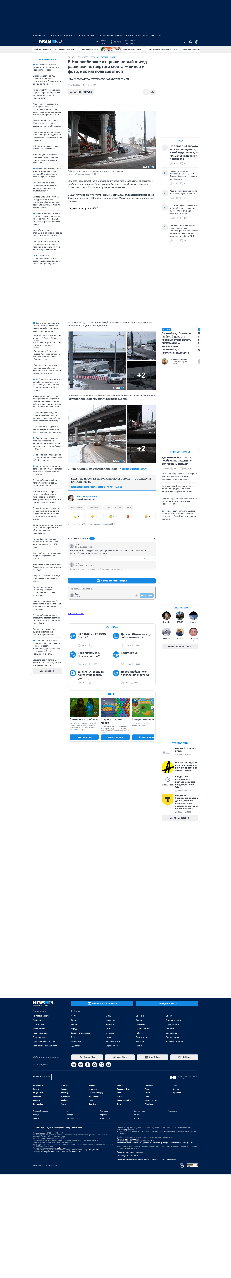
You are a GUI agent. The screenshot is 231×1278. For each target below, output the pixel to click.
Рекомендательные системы (128, 1156)
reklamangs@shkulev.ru (125, 1130)
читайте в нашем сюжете (133, 468)
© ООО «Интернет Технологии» (45, 1166)
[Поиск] (184, 42)
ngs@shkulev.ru (62, 1148)
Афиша (118, 36)
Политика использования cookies (130, 1152)
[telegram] (73, 1064)
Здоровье (75, 1046)
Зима (108, 1016)
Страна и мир (172, 1024)
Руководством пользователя (128, 1139)
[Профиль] (197, 42)
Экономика (171, 1033)
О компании (38, 1024)
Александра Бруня (86, 496)
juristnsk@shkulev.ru (93, 1150)
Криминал (111, 1020)
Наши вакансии (40, 1033)
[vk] (80, 1064)
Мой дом (110, 1033)
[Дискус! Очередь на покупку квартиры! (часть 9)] (74, 677)
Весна (74, 1024)
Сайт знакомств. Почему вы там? (89, 654)
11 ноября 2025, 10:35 (76, 85)
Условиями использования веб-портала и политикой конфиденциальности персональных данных (154, 1143)
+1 (145, 574)
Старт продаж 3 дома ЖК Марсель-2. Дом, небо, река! (46, 336)
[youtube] (108, 1064)
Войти (77, 596)
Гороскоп (129, 36)
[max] (94, 1064)
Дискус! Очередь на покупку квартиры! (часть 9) (91, 675)
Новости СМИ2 (76, 613)
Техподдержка (39, 1037)
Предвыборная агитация (44, 1041)
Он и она (140, 1016)
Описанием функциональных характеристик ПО (135, 1141)
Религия (140, 1041)
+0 (145, 558)
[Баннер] (111, 49)
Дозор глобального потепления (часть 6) (135, 673)
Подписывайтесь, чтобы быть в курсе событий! (96, 486)
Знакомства (70, 36)
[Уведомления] (190, 42)
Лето (108, 1028)
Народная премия (174, 1041)
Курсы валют (142, 36)
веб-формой (77, 1152)
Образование (112, 1046)
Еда (73, 1037)
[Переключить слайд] (152, 707)
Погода (81, 36)
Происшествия (143, 1028)
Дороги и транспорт (80, 1033)
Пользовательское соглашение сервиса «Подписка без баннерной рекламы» (146, 1160)
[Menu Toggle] (34, 42)
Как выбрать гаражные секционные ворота (44, 343)
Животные (76, 1041)
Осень (139, 1020)
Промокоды (56, 36)
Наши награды (40, 1028)
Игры (153, 36)
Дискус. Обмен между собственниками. (136, 636)
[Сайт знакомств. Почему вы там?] (74, 658)
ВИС (129, 507)
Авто (73, 1016)
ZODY (160, 36)
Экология (170, 1028)
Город (74, 1028)
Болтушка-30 (129, 653)
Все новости (47, 59)
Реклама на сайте (41, 1016)
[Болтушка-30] (117, 658)
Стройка (118, 507)
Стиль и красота (173, 1020)
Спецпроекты (172, 1037)
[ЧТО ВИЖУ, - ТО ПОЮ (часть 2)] (74, 640)
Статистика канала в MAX (45, 1046)
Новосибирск (94, 507)
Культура (110, 1024)
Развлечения (142, 1037)
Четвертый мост (76, 507)
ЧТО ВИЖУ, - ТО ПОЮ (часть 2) (92, 636)
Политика (140, 1024)
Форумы (91, 36)
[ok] (87, 1064)
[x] (101, 1064)
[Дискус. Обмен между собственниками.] (117, 640)
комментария (83, 92)
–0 (152, 558)
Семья (139, 1046)
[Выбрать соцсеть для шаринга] (153, 92)
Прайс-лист (38, 1020)
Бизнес (74, 1020)
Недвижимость (40, 36)
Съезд (107, 507)
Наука (108, 1037)
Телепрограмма (105, 36)
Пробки (116, 42)
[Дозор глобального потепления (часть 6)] (117, 677)
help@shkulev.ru (50, 1152)
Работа (139, 1033)
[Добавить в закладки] (146, 92)
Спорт (169, 1016)
